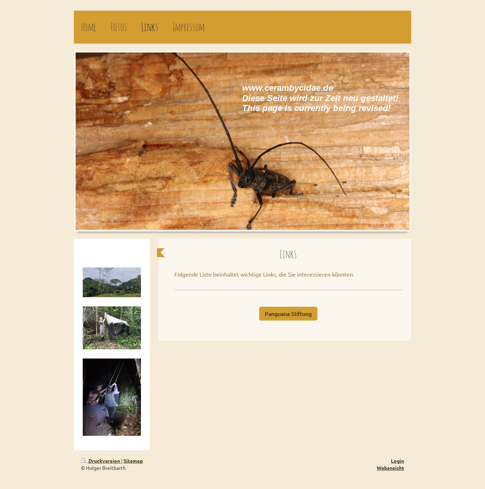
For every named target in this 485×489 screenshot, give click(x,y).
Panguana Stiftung (288, 313)
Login (397, 460)
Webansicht (390, 468)
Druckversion (104, 460)
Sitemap (133, 460)
